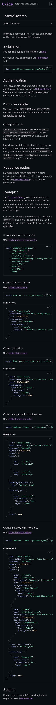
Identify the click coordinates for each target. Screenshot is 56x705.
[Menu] (51, 4)
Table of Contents (11, 23)
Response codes (16, 167)
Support (9, 689)
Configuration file (13, 124)
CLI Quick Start (43, 89)
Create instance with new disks (20, 527)
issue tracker (25, 698)
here (43, 51)
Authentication (14, 80)
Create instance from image (19, 235)
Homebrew (42, 57)
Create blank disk (13, 348)
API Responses (21, 179)
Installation (11, 46)
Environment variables (15, 104)
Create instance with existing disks (22, 414)
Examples (11, 192)
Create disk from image (16, 282)
